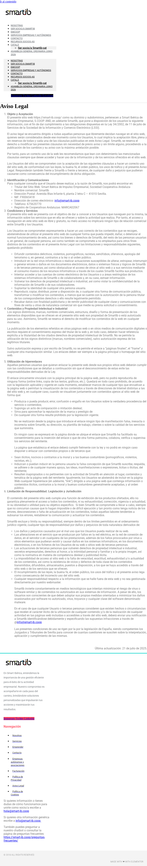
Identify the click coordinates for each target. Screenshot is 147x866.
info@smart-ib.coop (66, 200)
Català (15, 80)
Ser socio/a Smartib (23, 63)
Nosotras (17, 60)
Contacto (17, 73)
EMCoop (15, 67)
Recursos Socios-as (23, 41)
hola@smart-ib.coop (16, 811)
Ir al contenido (8, 1)
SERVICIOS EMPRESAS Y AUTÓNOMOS (31, 70)
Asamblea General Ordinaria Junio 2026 (32, 53)
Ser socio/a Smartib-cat (32, 83)
